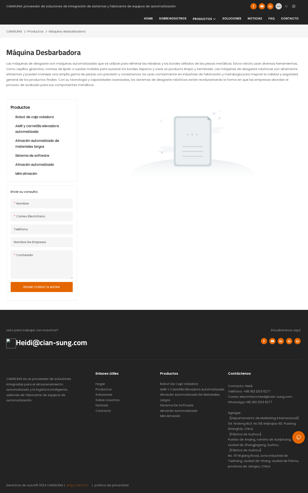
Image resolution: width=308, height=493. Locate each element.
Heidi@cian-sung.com (51, 342)
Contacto (103, 410)
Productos (35, 31)
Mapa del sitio (77, 485)
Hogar (100, 384)
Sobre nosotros (108, 400)
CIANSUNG (14, 31)
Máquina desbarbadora (67, 31)
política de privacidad (111, 485)
